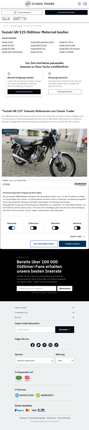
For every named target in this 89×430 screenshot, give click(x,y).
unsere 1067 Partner (18, 196)
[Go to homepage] (39, 4)
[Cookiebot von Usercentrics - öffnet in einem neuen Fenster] (76, 184)
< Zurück (5, 26)
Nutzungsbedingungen (37, 418)
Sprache (19, 354)
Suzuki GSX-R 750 (38, 48)
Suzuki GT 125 (37, 52)
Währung (60, 354)
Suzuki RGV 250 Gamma (69, 48)
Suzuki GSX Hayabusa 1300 (42, 42)
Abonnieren (64, 288)
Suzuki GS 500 (8, 45)
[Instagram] (50, 345)
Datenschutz (51, 418)
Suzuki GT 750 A (66, 42)
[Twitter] (39, 345)
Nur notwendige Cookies (44, 244)
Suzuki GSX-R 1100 (39, 45)
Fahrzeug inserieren (65, 92)
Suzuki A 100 (7, 42)
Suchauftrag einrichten (66, 12)
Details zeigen (76, 236)
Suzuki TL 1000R (66, 52)
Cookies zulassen (72, 244)
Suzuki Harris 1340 (67, 45)
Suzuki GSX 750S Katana (12, 52)
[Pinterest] (44, 345)
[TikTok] (56, 345)
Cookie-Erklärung (63, 418)
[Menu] (79, 4)
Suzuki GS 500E (8, 48)
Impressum (23, 418)
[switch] (33, 228)
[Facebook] (33, 345)
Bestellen (63, 329)
